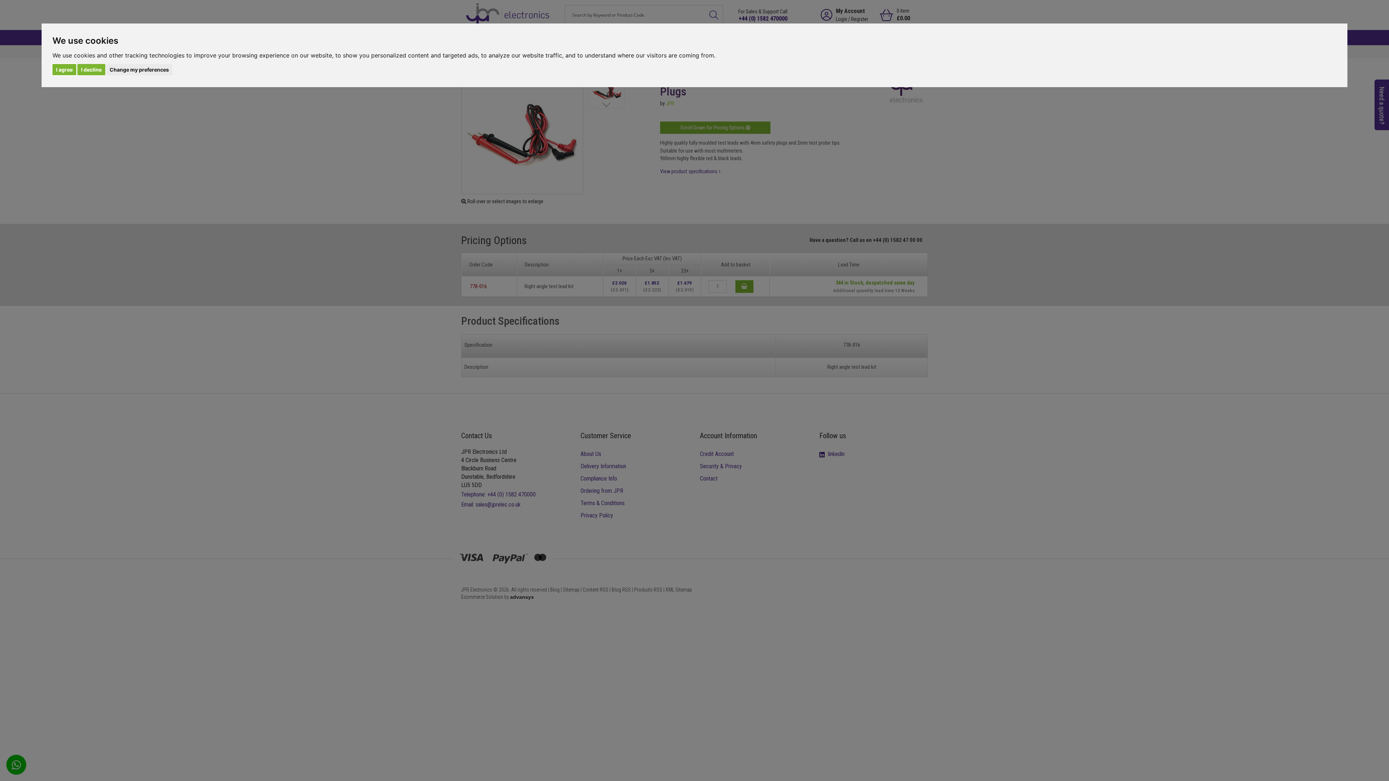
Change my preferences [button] (139, 70)
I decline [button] (91, 70)
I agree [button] (64, 70)
